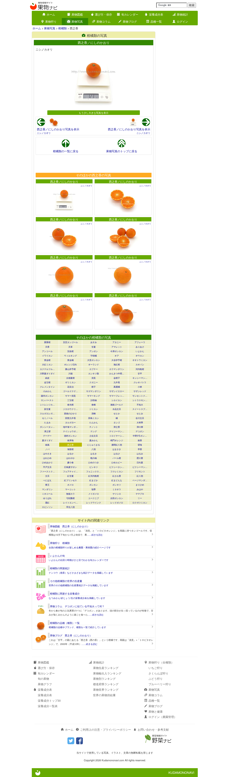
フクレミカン (116, 471)
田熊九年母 (70, 417)
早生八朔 (70, 506)
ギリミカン (70, 382)
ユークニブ (93, 498)
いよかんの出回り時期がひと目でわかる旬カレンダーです (78, 560)
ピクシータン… (116, 466)
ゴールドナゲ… (70, 391)
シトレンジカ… (47, 404)
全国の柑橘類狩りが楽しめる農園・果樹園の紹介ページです (80, 547)
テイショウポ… (70, 431)
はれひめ (47, 457)
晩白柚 (93, 457)
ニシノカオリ (44, 133)
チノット (93, 426)
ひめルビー (116, 462)
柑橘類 (62, 28)
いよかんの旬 (57, 555)
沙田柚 (93, 400)
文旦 (47, 475)
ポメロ (70, 484)
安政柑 (70, 351)
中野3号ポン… (140, 435)
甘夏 (93, 346)
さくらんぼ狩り (158, 673)
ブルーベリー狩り (159, 684)
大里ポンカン (93, 359)
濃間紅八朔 (116, 444)
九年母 (117, 382)
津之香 (117, 426)
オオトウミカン (139, 359)
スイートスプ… (139, 408)
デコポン (140, 431)
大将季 (140, 422)
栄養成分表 (156, 14)
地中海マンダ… (70, 426)
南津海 (70, 440)
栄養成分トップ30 (49, 700)
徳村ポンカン (70, 435)
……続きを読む (95, 534)
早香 (140, 449)
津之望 (47, 431)
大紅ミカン (47, 364)
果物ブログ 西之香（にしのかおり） (71, 635)
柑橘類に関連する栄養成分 (65, 593)
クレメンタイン (47, 386)
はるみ (140, 453)
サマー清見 (70, 395)
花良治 (70, 386)
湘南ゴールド (116, 404)
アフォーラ (140, 342)
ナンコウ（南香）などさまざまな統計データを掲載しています (81, 572)
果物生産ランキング (105, 668)
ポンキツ (116, 484)
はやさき (47, 453)
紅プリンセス (70, 480)
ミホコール (47, 493)
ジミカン (93, 408)
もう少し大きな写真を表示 (93, 112)
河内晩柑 (140, 368)
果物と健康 (155, 711)
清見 (93, 377)
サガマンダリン (93, 391)
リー (140, 498)
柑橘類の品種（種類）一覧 (65, 623)
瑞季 (93, 489)
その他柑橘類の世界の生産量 (66, 581)
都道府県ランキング (105, 684)
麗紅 (47, 502)
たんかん (93, 422)
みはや (140, 489)
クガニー (93, 382)
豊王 (47, 484)
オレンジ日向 (70, 364)
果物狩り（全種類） (161, 662)
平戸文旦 (47, 466)
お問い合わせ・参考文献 (153, 729)
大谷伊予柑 (116, 359)
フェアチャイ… (70, 471)
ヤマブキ (140, 493)
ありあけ (140, 346)
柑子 (93, 386)
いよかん (140, 351)
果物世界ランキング (105, 690)
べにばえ (47, 480)
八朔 (93, 449)
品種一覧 (156, 21)
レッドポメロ (116, 502)
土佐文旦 (93, 435)
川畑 (70, 373)
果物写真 (77, 21)
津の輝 (140, 426)
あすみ (93, 342)
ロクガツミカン (139, 502)
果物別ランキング (104, 679)
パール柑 (116, 457)
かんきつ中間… (116, 373)
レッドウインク (93, 502)
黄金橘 (70, 359)
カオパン (140, 364)
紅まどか (93, 480)
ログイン (182, 21)
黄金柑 (47, 359)
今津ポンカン (116, 351)
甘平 (140, 373)
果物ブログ (130, 21)
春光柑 (70, 404)
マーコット (70, 489)
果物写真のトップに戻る (121, 151)
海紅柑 (117, 364)
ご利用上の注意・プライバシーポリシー (105, 729)
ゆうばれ (47, 498)
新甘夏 (47, 408)
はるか (70, 453)
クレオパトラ (139, 382)
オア (117, 355)
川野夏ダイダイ (47, 373)
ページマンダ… (139, 480)
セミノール (47, 417)
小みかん (47, 391)
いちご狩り (155, 668)
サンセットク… (139, 395)
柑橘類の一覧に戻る (65, 151)
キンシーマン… (139, 377)
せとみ (140, 413)
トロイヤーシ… (116, 435)
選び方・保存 (103, 14)
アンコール (47, 351)
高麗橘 (117, 386)
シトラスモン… (139, 400)
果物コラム (103, 21)
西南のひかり (70, 413)
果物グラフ (45, 684)
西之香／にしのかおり (64, 181)
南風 (47, 444)
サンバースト (47, 400)
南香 (140, 440)
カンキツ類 (93, 373)
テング (93, 431)
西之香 (70, 444)
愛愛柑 (47, 342)
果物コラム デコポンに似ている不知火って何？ (77, 606)
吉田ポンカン (116, 498)
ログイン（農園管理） (162, 717)
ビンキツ (93, 466)
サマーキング (93, 395)
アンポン (93, 351)
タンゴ (117, 422)
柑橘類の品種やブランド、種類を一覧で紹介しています (77, 627)
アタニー (116, 342)
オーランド (93, 364)
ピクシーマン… (139, 466)
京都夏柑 (70, 377)
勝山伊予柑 (70, 368)
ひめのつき (93, 462)
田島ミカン (93, 417)
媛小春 (70, 462)
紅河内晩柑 (93, 475)
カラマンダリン (116, 368)
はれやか (70, 457)
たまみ (47, 422)
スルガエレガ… (47, 413)
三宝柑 (70, 400)
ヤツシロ (116, 493)
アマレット (116, 346)
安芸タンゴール (70, 342)
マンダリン (47, 489)
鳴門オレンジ (116, 440)
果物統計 (182, 14)
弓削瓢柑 (70, 498)
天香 (47, 346)
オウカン (140, 355)
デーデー (47, 435)
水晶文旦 (116, 408)
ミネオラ (116, 489)
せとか (117, 413)
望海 (140, 444)
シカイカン (116, 400)
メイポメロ (93, 493)
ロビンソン (47, 506)
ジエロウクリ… (70, 408)
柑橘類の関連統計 (60, 568)
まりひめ (140, 484)
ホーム (51, 14)
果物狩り (50, 21)
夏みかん (93, 440)
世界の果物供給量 (104, 695)
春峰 (93, 404)
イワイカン (47, 355)
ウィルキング (70, 355)
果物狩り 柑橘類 (60, 543)
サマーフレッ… (116, 395)
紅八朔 (140, 475)
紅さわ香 (116, 475)
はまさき (116, 449)
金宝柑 (47, 382)
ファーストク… (47, 471)
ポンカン (93, 484)
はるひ (117, 453)
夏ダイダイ (47, 440)
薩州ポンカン (47, 395)
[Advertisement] (93, 163)
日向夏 (140, 462)
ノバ (47, 449)
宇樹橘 (93, 355)
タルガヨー (70, 422)
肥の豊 (140, 457)
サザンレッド (139, 391)
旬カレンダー (129, 14)
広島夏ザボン (70, 466)
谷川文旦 (140, 417)
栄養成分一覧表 (48, 706)
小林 (140, 386)
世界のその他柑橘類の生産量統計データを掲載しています (78, 585)
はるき (93, 453)
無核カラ (70, 493)
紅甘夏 (70, 475)
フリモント (140, 471)
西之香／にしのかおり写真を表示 (58, 129)
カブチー (93, 368)
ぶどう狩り (155, 679)
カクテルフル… (47, 368)
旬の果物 (43, 679)
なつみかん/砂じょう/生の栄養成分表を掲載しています (77, 598)
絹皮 (47, 377)
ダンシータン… (47, 426)
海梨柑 (70, 449)
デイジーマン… (116, 431)
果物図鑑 (77, 14)
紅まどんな (116, 480)
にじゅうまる (93, 444)
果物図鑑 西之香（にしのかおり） (70, 526)
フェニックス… (93, 471)
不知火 (140, 404)
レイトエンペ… (70, 502)
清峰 (93, 413)
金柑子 (117, 377)
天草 (70, 346)
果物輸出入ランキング (107, 673)
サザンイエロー (116, 391)
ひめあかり (47, 462)
